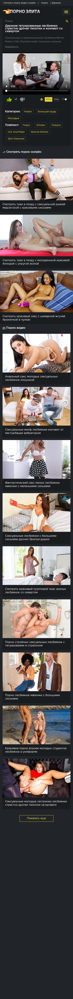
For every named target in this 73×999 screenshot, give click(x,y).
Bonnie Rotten (39, 132)
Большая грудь (47, 112)
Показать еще (36, 818)
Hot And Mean (16, 132)
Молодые (13, 118)
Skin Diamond (16, 139)
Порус (26, 125)
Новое (28, 112)
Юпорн (40, 125)
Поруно (56, 125)
